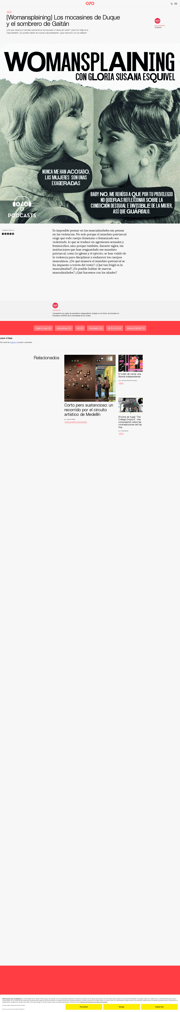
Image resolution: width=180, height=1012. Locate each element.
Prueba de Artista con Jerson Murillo (76, 422)
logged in (13, 342)
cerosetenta (161, 25)
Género (9, 12)
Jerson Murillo (71, 419)
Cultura (121, 383)
